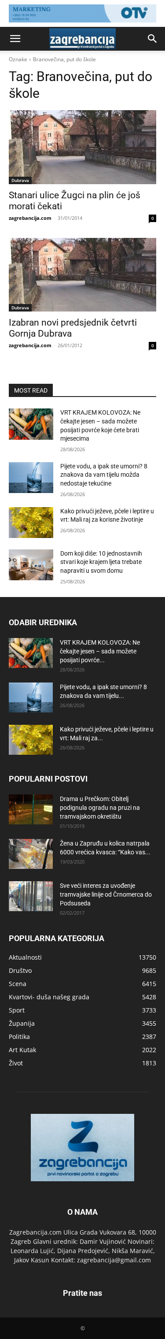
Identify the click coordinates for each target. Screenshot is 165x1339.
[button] (15, 39)
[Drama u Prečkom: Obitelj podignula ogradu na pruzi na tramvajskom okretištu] (31, 809)
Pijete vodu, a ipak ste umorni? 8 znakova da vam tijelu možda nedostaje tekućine (103, 475)
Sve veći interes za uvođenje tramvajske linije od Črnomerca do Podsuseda (106, 894)
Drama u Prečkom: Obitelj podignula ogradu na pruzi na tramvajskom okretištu (100, 807)
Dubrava (20, 180)
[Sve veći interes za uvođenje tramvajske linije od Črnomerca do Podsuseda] (31, 896)
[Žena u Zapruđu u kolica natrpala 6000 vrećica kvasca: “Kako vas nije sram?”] (31, 854)
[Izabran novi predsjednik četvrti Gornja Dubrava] (82, 275)
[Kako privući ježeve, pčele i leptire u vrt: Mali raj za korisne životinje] (31, 522)
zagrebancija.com (30, 218)
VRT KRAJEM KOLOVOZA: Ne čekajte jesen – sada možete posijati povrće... (100, 651)
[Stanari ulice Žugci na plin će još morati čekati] (82, 147)
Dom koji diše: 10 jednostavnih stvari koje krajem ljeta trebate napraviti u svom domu (101, 562)
